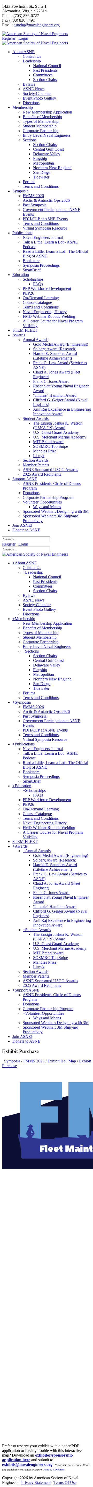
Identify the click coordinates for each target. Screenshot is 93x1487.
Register (9, 38)
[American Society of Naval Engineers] (35, 33)
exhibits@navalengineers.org (27, 1464)
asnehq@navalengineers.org (37, 25)
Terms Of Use (64, 1482)
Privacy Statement (36, 1482)
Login (23, 38)
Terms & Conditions (54, 1469)
